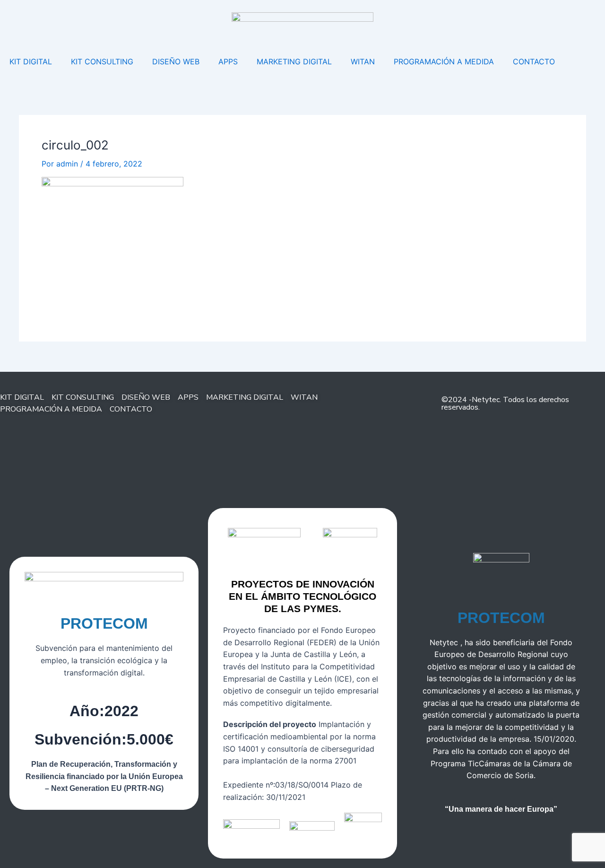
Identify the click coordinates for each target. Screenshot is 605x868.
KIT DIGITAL (30, 61)
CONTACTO (534, 61)
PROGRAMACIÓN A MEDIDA (444, 61)
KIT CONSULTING (102, 61)
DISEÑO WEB (175, 61)
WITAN (363, 61)
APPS (228, 61)
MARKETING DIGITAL (294, 61)
